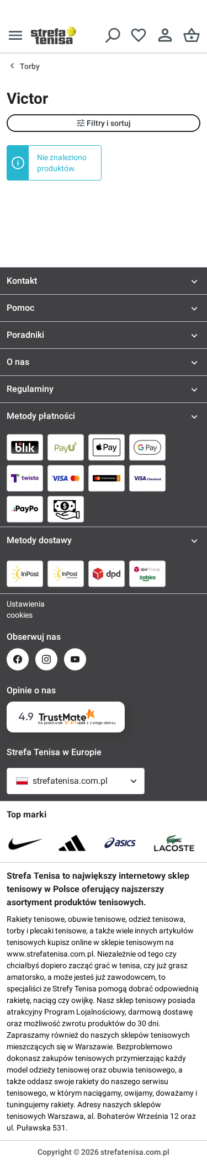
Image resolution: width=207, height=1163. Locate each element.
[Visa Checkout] (147, 478)
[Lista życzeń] (138, 35)
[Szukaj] (112, 35)
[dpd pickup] (147, 573)
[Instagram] (46, 659)
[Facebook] (18, 659)
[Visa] (65, 478)
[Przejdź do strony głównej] (53, 35)
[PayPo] (25, 509)
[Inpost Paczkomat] (65, 573)
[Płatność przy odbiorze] (65, 509)
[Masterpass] (106, 478)
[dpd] (106, 573)
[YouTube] (75, 659)
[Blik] (25, 447)
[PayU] (65, 447)
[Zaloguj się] (165, 35)
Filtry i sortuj (109, 123)
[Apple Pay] (106, 447)
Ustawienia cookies (18, 609)
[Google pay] (147, 447)
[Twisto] (25, 478)
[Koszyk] (191, 35)
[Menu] (15, 35)
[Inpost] (25, 573)
